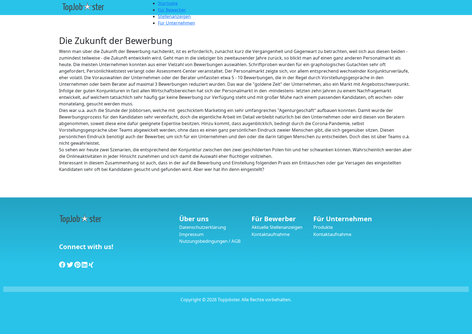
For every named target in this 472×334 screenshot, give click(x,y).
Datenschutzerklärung (202, 227)
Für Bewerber (274, 218)
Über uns (194, 218)
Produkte (323, 227)
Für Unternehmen (342, 218)
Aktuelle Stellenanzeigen (277, 227)
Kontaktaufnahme (271, 234)
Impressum (191, 234)
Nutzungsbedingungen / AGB (210, 241)
